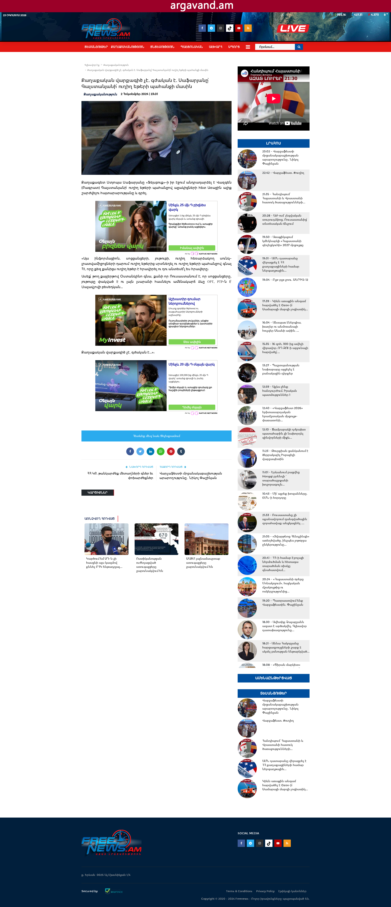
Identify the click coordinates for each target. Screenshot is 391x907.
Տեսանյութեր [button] (96, 47)
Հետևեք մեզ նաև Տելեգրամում (156, 436)
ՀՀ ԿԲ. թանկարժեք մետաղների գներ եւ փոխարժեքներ (120, 475)
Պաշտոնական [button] (191, 47)
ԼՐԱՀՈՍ (273, 143)
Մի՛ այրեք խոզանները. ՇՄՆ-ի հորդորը (284, 496)
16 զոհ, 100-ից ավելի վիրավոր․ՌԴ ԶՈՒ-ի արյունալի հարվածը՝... (285, 348)
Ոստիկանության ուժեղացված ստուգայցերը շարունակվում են (149, 565)
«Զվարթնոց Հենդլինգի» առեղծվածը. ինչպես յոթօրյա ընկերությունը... (285, 540)
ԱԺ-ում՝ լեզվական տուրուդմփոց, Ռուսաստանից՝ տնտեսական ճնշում (284, 220)
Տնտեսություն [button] (162, 47)
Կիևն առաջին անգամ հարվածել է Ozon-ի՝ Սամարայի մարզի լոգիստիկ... (285, 305)
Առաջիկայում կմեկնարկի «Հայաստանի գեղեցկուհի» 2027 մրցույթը (282, 241)
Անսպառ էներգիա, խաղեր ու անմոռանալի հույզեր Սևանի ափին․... (281, 326)
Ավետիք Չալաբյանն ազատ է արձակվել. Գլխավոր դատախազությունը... (284, 626)
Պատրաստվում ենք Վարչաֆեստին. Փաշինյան (282, 603)
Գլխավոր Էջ (92, 65)
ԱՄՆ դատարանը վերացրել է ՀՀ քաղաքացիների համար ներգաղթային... (280, 264)
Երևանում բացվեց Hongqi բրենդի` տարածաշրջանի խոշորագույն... (281, 478)
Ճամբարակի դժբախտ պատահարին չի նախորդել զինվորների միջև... (284, 433)
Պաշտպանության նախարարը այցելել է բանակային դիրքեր (280, 369)
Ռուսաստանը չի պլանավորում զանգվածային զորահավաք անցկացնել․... (284, 519)
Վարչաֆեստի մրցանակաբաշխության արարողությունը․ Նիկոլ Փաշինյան (190, 475)
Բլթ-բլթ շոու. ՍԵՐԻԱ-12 (285, 280)
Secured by (90, 891)
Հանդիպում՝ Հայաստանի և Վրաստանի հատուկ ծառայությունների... (283, 198)
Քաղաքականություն (116, 65)
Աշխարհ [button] (215, 47)
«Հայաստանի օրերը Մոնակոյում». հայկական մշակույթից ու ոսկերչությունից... (283, 585)
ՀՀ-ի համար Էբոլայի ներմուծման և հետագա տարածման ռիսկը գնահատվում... (283, 564)
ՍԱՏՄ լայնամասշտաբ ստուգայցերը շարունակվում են (203, 563)
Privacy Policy (265, 891)
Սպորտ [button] (234, 47)
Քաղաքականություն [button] (127, 47)
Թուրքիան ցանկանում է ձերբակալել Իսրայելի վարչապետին (285, 455)
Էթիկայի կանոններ (292, 891)
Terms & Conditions (239, 891)
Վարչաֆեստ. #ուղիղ (283, 173)
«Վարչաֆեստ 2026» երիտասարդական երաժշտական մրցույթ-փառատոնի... (282, 414)
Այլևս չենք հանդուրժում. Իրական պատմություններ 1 (279, 391)
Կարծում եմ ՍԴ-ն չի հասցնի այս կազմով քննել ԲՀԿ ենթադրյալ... (104, 563)
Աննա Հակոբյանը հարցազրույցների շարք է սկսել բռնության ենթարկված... (286, 647)
